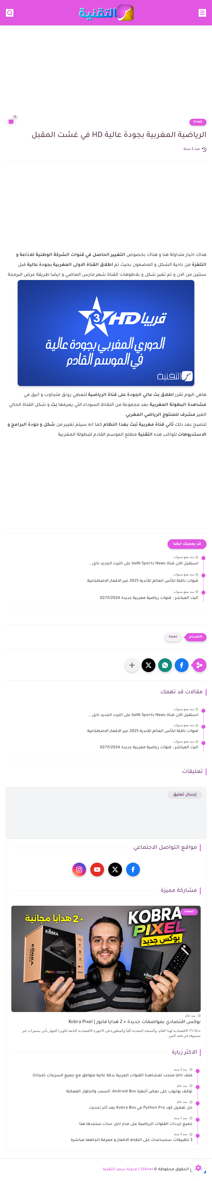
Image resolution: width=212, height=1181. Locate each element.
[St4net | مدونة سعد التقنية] (106, 12)
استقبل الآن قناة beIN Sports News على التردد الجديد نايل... (143, 564)
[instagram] (79, 869)
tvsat (198, 122)
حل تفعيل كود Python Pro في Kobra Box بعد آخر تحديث (140, 1108)
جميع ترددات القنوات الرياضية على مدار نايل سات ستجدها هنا (135, 1124)
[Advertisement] (106, 75)
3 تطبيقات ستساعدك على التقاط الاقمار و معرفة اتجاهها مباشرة (131, 1140)
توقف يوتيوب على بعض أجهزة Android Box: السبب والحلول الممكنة (129, 1092)
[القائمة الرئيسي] (202, 13)
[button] (182, 665)
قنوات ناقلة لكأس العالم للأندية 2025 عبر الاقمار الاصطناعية (142, 581)
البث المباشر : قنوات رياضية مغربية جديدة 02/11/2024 (149, 598)
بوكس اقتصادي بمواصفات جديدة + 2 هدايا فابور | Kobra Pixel (134, 1022)
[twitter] (115, 869)
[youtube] (97, 869)
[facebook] (133, 869)
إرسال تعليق (185, 795)
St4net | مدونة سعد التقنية (128, 1169)
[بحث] (10, 13)
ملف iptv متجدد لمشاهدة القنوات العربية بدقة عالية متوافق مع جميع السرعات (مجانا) (112, 1076)
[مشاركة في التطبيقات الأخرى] (132, 665)
